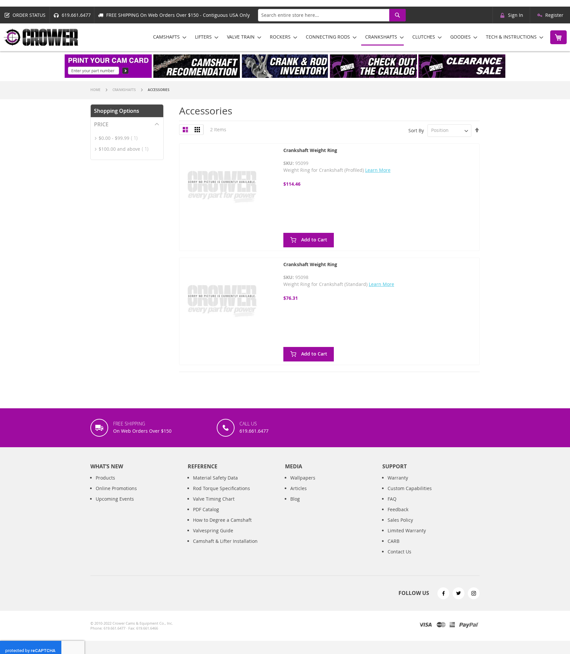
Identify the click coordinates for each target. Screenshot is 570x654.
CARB (393, 541)
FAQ (392, 499)
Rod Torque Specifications (221, 488)
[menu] (346, 37)
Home (96, 90)
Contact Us (399, 551)
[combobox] (332, 15)
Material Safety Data (215, 478)
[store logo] (41, 37)
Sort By (416, 130)
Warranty (398, 478)
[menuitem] (167, 37)
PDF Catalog (206, 509)
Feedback (398, 509)
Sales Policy (400, 520)
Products (105, 478)
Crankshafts (124, 90)
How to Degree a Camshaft (222, 520)
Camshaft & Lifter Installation (225, 541)
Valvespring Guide (213, 530)
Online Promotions (116, 488)
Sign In (515, 15)
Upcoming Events (115, 499)
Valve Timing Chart (214, 499)
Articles (298, 488)
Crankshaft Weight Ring (310, 150)
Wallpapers (302, 478)
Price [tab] (101, 124)
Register (554, 15)
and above (125, 149)
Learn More (378, 170)
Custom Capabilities (410, 488)
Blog (295, 499)
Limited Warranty (407, 530)
